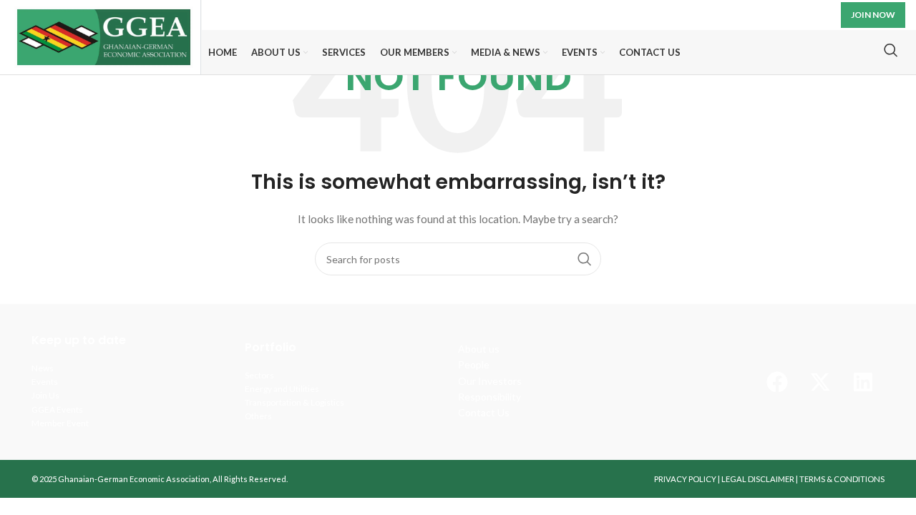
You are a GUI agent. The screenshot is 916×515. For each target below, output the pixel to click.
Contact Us (484, 412)
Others (258, 416)
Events (44, 381)
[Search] (891, 50)
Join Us (45, 395)
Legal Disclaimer (757, 479)
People (473, 364)
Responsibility (489, 397)
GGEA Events (57, 409)
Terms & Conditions (842, 479)
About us (479, 349)
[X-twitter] (820, 381)
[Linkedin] (863, 381)
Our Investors (490, 381)
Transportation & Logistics (294, 402)
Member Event (60, 423)
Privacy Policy (685, 479)
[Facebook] (777, 381)
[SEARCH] (584, 258)
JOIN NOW (873, 14)
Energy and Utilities (282, 388)
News (42, 368)
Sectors (259, 375)
